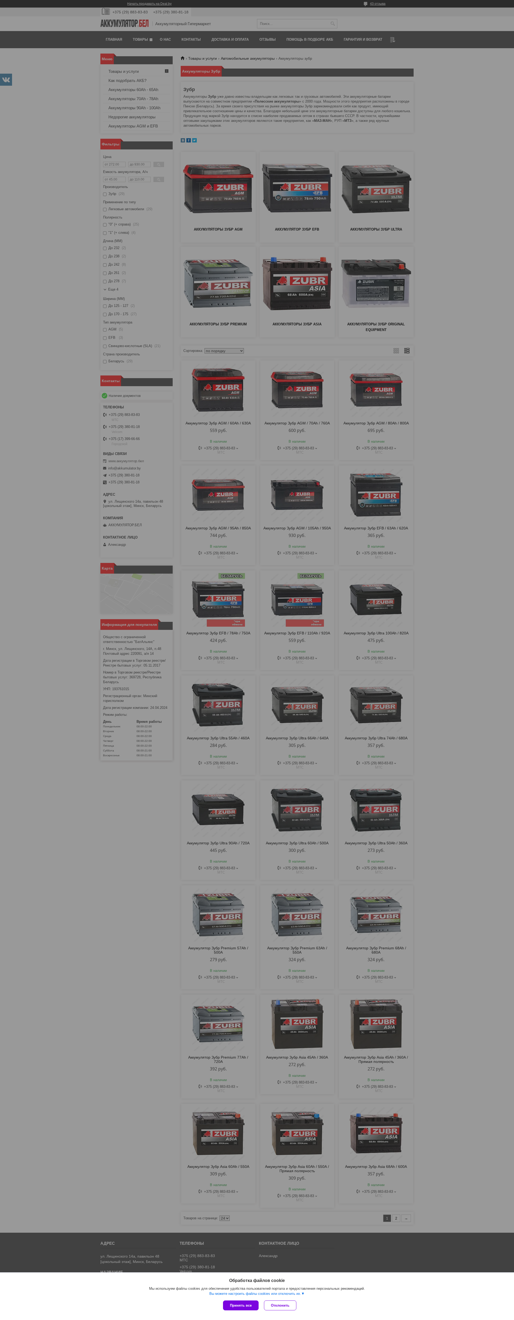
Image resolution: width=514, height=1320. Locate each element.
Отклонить (280, 1305)
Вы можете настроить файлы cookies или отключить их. (255, 1294)
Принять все (241, 1305)
